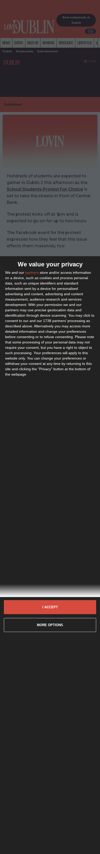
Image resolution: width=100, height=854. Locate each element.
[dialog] (50, 555)
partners (32, 272)
